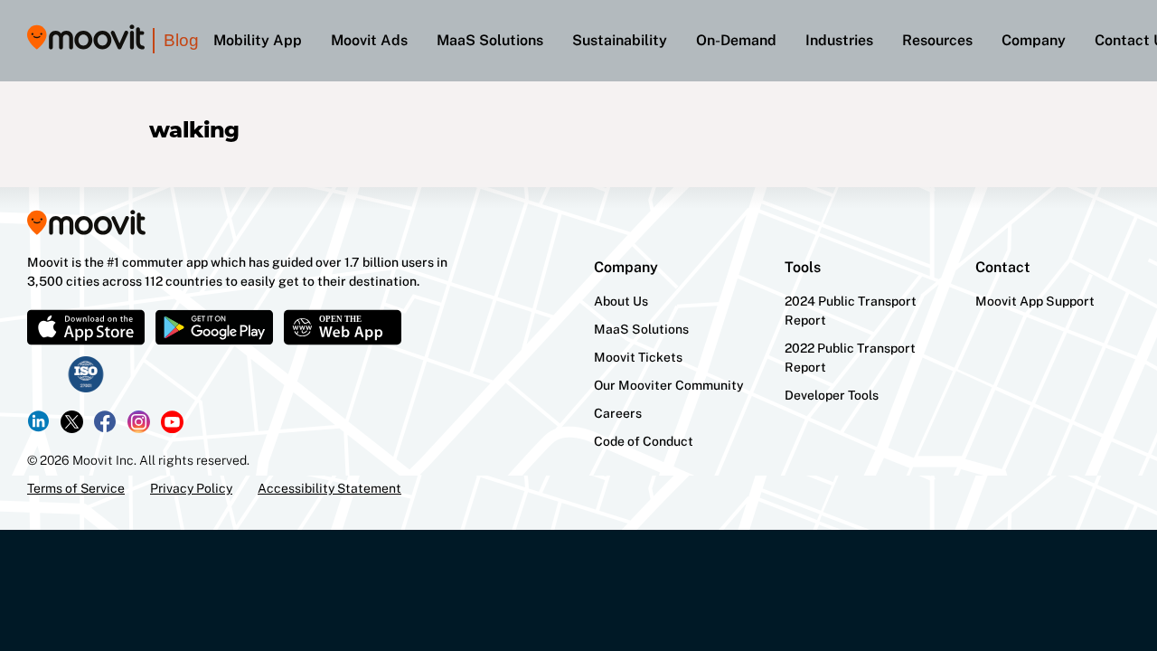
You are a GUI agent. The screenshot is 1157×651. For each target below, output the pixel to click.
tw (72, 421)
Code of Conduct (643, 441)
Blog (181, 40)
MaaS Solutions (490, 40)
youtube (172, 421)
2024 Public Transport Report (851, 310)
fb (105, 421)
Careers (618, 413)
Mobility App (257, 40)
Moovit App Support (1035, 301)
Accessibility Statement (329, 488)
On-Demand (736, 40)
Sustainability (619, 40)
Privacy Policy (191, 488)
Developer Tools (832, 395)
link (38, 421)
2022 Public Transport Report (850, 357)
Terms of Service (76, 488)
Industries (839, 40)
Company (1034, 40)
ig (138, 421)
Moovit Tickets (638, 357)
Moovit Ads (369, 40)
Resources (937, 40)
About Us (621, 301)
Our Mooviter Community (669, 385)
